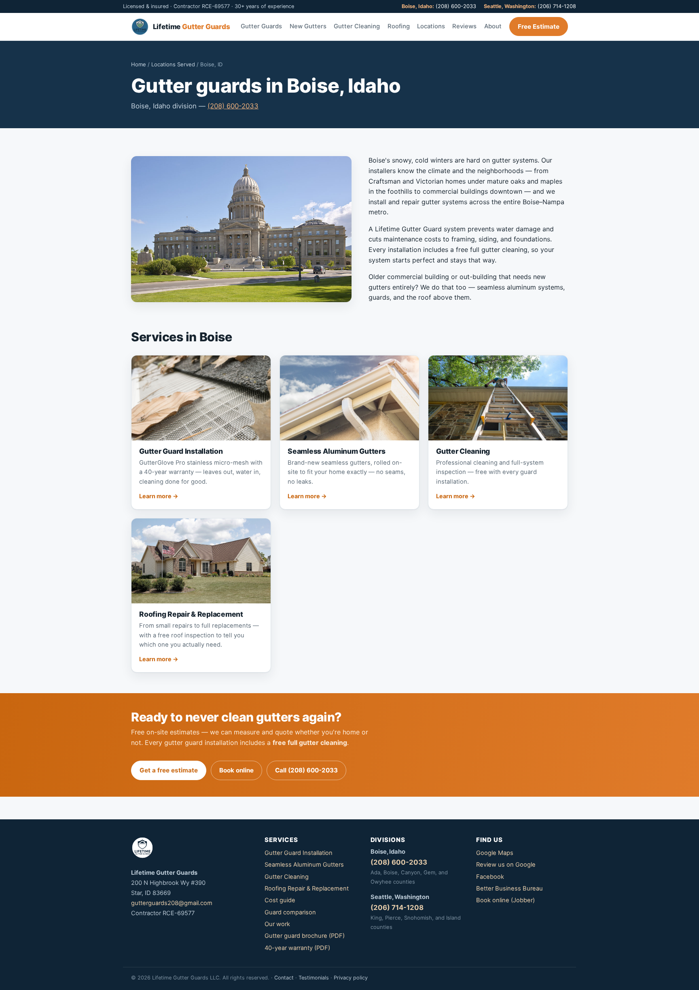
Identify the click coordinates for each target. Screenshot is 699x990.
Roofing (399, 26)
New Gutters (308, 26)
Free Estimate (538, 26)
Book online (236, 770)
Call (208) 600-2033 (306, 770)
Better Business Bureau (509, 888)
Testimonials (314, 978)
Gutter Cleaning (357, 26)
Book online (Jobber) (505, 900)
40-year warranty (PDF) (297, 948)
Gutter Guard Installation (299, 853)
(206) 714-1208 (530, 6)
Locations (431, 26)
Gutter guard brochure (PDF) (305, 935)
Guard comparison (290, 912)
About (493, 26)
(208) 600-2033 (439, 6)
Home (138, 64)
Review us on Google (506, 864)
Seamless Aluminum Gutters (304, 864)
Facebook (490, 876)
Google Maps (494, 853)
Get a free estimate (169, 770)
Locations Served (173, 64)
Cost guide (280, 900)
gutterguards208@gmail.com (171, 903)
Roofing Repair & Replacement (307, 888)
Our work (277, 924)
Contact (284, 978)
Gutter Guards (261, 26)
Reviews (464, 26)
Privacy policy (351, 978)
